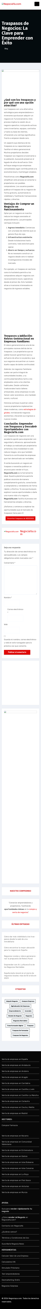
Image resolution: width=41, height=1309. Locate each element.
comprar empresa (28, 1001)
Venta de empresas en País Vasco (16, 1180)
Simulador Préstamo (10, 1268)
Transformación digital (15, 1025)
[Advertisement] (20, 313)
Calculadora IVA (8, 1262)
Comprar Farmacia (10, 1125)
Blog (6, 49)
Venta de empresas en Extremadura (17, 1150)
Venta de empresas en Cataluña (16, 1101)
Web (6, 624)
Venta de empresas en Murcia (14, 1192)
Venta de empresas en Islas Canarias (18, 1168)
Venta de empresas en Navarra (15, 1136)
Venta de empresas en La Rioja (15, 1174)
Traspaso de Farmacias (20, 1030)
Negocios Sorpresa (10, 1286)
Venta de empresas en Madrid (14, 1113)
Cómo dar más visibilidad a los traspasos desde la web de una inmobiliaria (19, 939)
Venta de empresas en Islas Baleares (17, 1162)
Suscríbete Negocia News (13, 1244)
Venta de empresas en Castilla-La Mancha (20, 1095)
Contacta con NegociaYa (12, 1226)
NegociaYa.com (28, 533)
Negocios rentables (20, 1021)
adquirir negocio (12, 1001)
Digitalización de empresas (20, 1006)
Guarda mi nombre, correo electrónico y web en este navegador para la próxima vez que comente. (20, 642)
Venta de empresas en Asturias (15, 1186)
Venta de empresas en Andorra (15, 1071)
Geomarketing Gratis (11, 1280)
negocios (29, 1016)
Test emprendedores (11, 1274)
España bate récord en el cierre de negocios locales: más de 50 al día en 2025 (20, 975)
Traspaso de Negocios (20, 1035)
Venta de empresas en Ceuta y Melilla (18, 1107)
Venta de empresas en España (15, 1059)
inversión (28, 1011)
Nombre (8, 597)
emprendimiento (15, 1011)
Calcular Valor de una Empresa (15, 1256)
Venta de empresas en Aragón (15, 1077)
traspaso (30, 1025)
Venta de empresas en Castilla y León (18, 1089)
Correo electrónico (15, 611)
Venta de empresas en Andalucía (16, 1065)
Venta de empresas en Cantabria (16, 1083)
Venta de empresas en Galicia (14, 1156)
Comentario (9, 563)
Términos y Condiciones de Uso (15, 1238)
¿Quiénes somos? (9, 1232)
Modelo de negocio (15, 1016)
